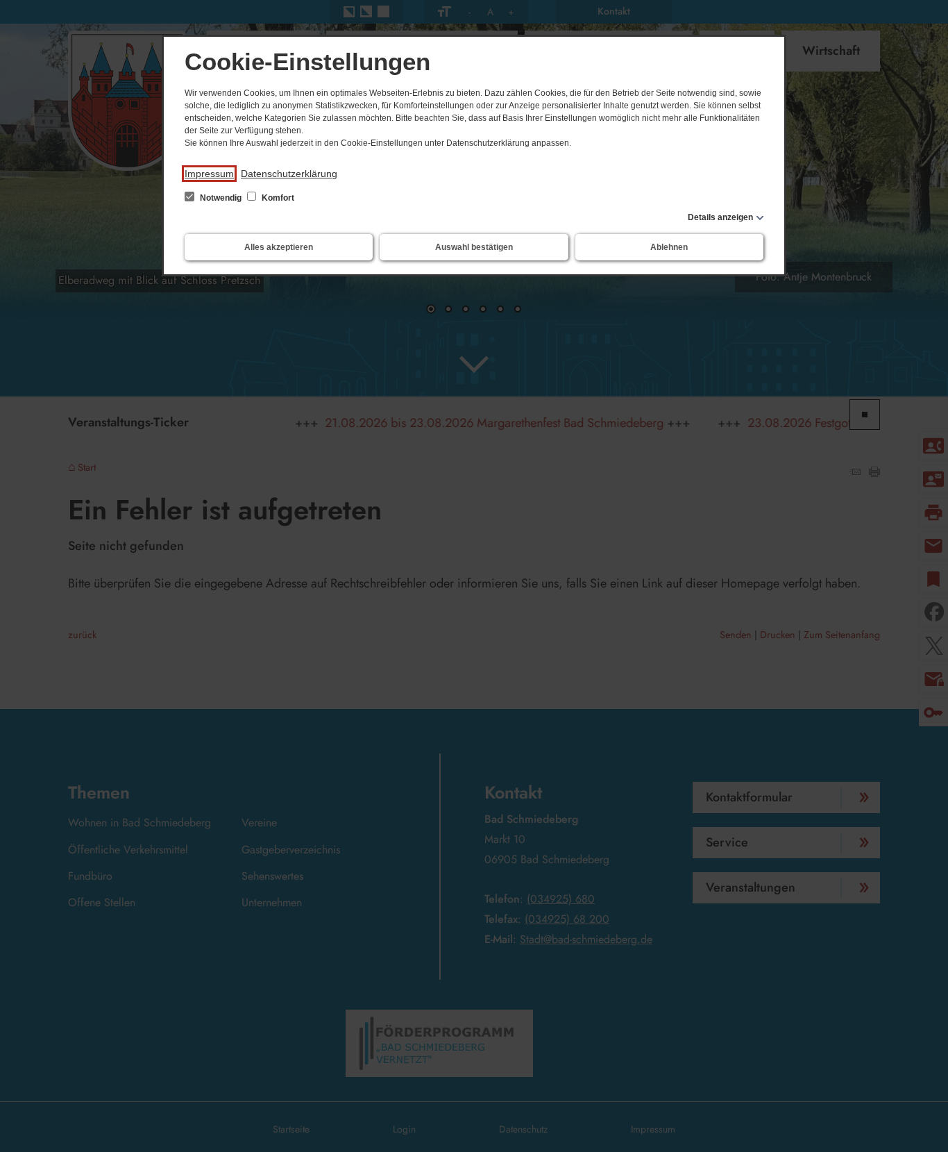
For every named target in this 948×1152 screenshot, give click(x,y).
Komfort (277, 198)
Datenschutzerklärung (289, 173)
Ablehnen (669, 247)
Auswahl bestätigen (474, 247)
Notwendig (221, 198)
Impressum (209, 173)
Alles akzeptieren (278, 247)
